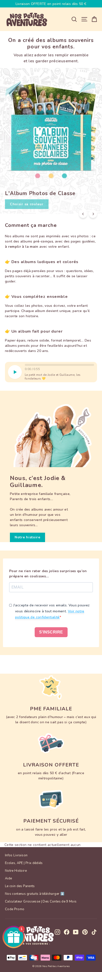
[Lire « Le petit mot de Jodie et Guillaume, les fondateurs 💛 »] (15, 372)
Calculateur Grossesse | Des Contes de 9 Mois (40, 901)
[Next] (93, 214)
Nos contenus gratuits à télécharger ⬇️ (34, 894)
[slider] (59, 365)
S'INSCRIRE (51, 632)
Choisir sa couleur (27, 204)
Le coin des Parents (20, 886)
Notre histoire (27, 537)
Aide (8, 878)
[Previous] (83, 214)
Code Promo (15, 909)
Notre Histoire (16, 870)
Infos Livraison (16, 855)
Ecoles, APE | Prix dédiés (24, 863)
